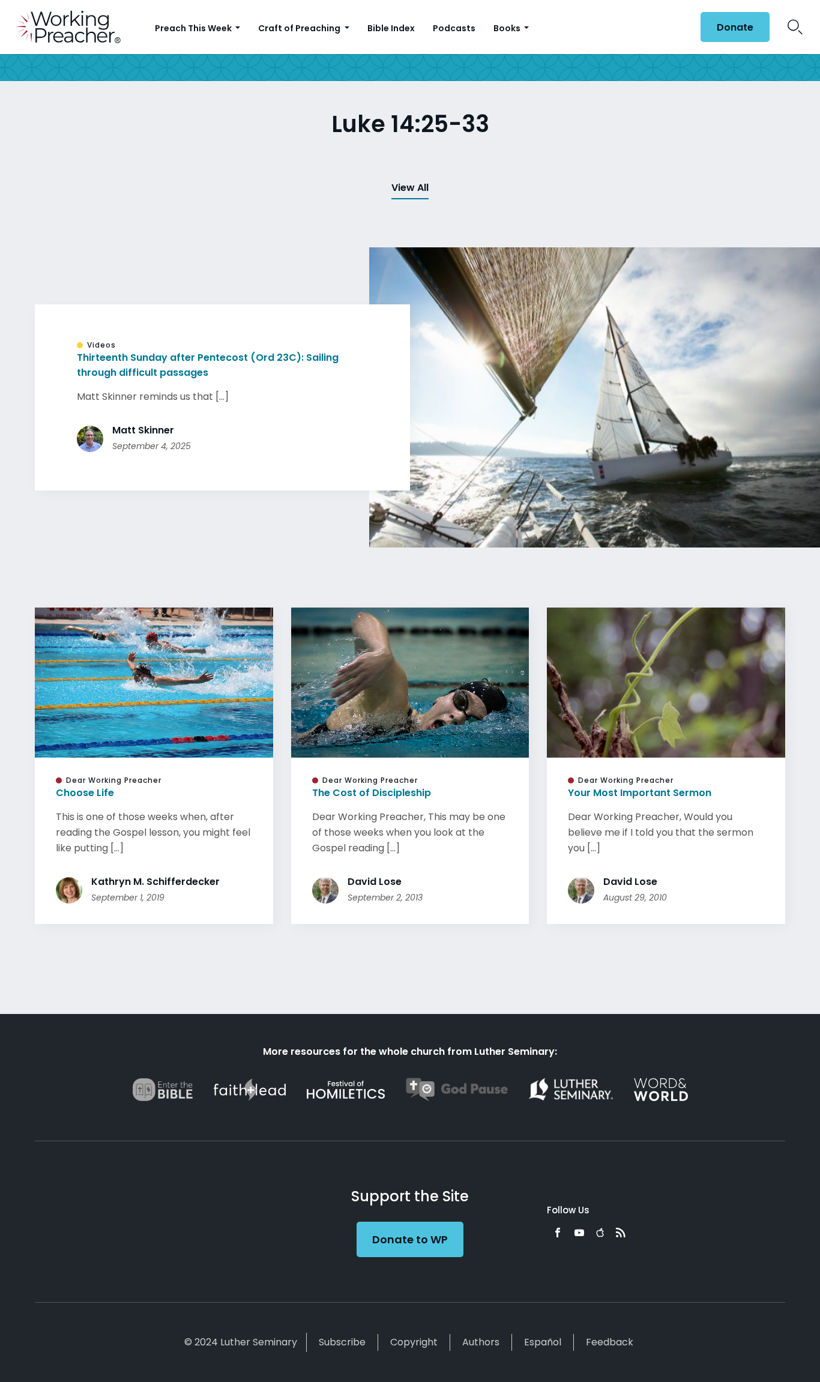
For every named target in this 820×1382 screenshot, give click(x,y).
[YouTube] (579, 1232)
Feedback (609, 1342)
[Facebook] (557, 1232)
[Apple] (600, 1232)
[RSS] (621, 1232)
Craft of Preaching (300, 28)
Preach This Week (194, 28)
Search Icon (795, 27)
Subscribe (342, 1342)
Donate (735, 27)
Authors (480, 1342)
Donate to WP (410, 1239)
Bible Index (391, 28)
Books (507, 28)
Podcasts (454, 28)
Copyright (414, 1342)
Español (542, 1342)
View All (410, 188)
